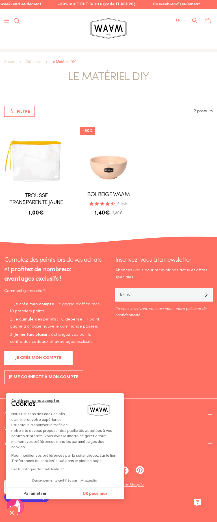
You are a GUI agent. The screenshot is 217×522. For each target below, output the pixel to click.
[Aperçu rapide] (60, 136)
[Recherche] (15, 21)
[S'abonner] (206, 295)
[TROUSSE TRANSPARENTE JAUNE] (36, 155)
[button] (12, 512)
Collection (33, 62)
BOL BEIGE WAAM (108, 195)
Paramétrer (35, 493)
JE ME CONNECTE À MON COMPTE (43, 377)
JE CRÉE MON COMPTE (38, 358)
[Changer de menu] (6, 20)
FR (178, 20)
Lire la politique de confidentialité (37, 469)
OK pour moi (95, 493)
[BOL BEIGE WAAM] (108, 155)
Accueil (10, 62)
